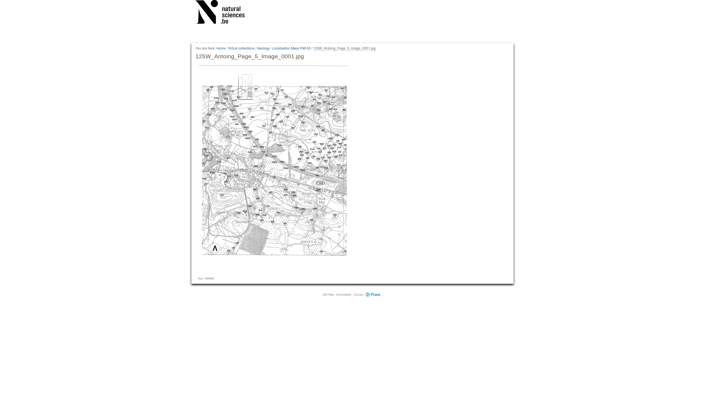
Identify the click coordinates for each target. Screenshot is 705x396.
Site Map (328, 294)
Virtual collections (241, 48)
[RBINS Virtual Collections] (224, 13)
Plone (373, 294)
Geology (263, 48)
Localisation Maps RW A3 (291, 48)
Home (221, 48)
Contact (359, 294)
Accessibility (343, 294)
